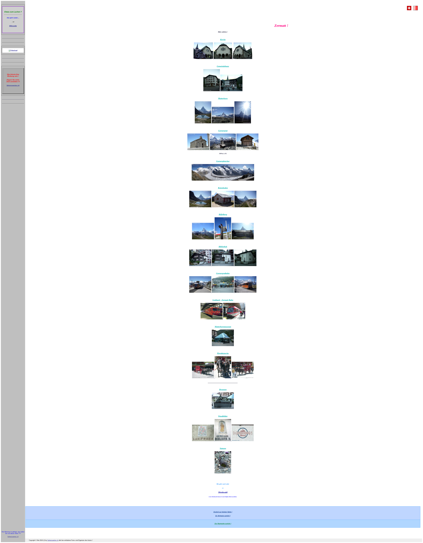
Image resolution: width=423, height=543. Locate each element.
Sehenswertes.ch (13, 85)
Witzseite (13, 26)
